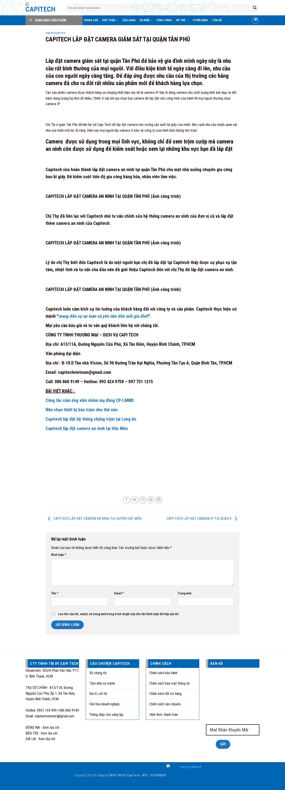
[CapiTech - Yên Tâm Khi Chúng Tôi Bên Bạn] (42, 7)
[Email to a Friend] (142, 500)
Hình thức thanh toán (163, 714)
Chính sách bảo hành (163, 673)
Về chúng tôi (98, 673)
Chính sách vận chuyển (165, 704)
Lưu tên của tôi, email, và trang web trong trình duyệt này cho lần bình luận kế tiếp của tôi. (118, 614)
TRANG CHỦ (90, 20)
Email (119, 593)
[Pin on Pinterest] (150, 500)
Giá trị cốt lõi (98, 694)
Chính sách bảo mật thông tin (169, 683)
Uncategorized (56, 33)
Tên (55, 593)
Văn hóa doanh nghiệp (104, 704)
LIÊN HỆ (217, 20)
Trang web (184, 593)
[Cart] (255, 20)
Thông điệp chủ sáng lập (106, 714)
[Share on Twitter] (134, 500)
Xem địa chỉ (51, 727)
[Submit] (255, 8)
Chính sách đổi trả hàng (165, 694)
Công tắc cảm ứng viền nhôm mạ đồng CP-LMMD (90, 400)
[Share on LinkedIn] (159, 500)
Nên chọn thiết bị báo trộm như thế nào (82, 409)
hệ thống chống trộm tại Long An (106, 419)
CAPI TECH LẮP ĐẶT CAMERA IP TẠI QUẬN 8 (199, 518)
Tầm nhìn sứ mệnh (102, 683)
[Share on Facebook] (126, 500)
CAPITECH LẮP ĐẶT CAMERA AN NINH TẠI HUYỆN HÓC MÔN (97, 518)
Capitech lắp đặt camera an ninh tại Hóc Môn (87, 428)
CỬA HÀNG (129, 20)
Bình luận (58, 555)
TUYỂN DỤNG (200, 20)
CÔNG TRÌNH (164, 20)
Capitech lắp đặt (61, 419)
